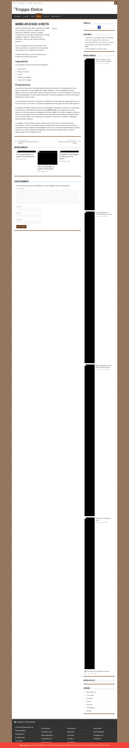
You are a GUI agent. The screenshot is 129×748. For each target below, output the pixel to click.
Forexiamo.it (71, 728)
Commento (20, 188)
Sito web (19, 219)
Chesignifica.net (46, 739)
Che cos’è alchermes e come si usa (97, 40)
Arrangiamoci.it (98, 735)
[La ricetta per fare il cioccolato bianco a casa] (90, 287)
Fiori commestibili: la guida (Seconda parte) (25, 155)
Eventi (33, 16)
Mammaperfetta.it (47, 735)
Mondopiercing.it (46, 732)
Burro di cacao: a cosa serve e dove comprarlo (103, 60)
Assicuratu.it (97, 728)
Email (18, 213)
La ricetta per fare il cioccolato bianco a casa (104, 213)
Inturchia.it (70, 735)
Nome (18, 206)
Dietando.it (70, 732)
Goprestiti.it (19, 741)
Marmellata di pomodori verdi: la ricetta (28, 142)
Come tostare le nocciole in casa (96, 49)
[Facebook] (99, 27)
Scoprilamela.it (20, 737)
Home (15, 3)
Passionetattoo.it (20, 730)
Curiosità (25, 16)
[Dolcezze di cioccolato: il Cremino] (85, 671)
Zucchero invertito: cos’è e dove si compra (99, 42)
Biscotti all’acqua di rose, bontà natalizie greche (104, 366)
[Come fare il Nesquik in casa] (90, 593)
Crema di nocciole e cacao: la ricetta (67, 142)
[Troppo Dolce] (28, 9)
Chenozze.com (46, 742)
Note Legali (38, 3)
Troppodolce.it (19, 734)
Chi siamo (22, 3)
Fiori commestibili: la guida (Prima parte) (46, 168)
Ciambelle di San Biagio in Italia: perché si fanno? (68, 156)
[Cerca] (115, 3)
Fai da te (46, 16)
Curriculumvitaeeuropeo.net (24, 727)
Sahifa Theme (23, 745)
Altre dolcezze (55, 16)
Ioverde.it (70, 739)
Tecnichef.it (97, 739)
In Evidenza (90, 708)
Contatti (29, 3)
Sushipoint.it (71, 742)
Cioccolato (17, 16)
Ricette (39, 16)
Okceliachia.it (45, 728)
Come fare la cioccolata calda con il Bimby (99, 38)
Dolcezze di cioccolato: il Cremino (98, 671)
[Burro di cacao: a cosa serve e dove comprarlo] (90, 134)
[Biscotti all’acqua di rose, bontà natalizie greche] (90, 440)
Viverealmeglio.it (98, 732)
